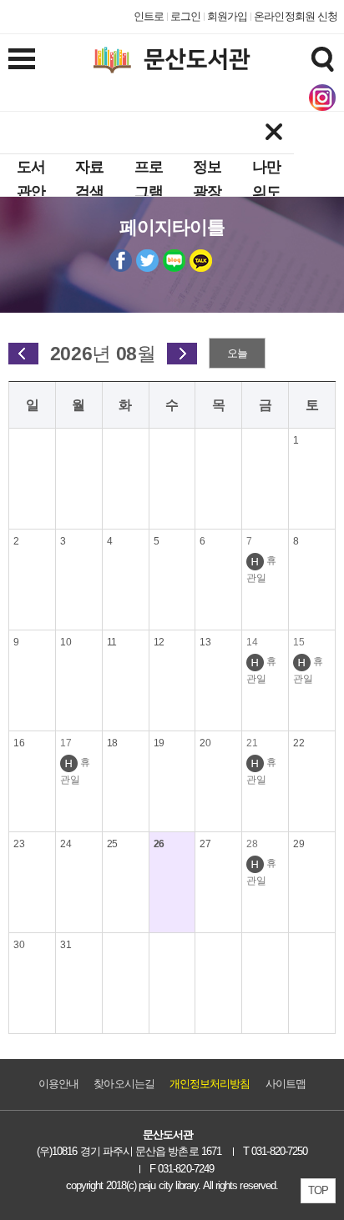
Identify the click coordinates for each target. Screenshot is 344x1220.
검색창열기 (322, 58)
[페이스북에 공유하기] (120, 260)
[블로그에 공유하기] (174, 260)
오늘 (237, 353)
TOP (318, 1190)
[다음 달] (182, 353)
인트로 (149, 16)
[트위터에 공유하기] (147, 260)
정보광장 (207, 179)
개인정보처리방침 (209, 1083)
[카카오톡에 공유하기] (201, 260)
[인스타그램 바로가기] (322, 97)
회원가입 (227, 16)
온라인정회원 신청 (295, 16)
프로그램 (148, 179)
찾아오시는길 (124, 1083)
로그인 (185, 16)
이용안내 (58, 1083)
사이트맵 (286, 1083)
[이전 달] (23, 353)
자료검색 (89, 179)
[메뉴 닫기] (273, 132)
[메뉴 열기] (21, 58)
